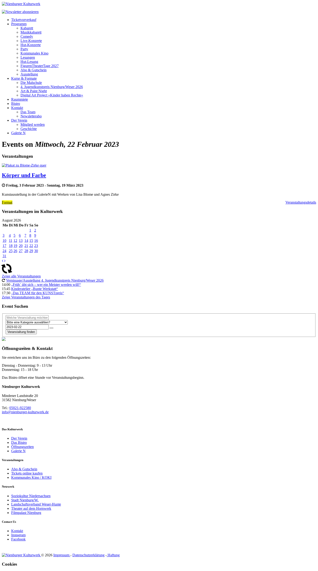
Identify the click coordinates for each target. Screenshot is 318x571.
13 (21, 241)
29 (31, 251)
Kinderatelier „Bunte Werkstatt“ (34, 289)
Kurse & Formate (24, 78)
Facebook (18, 539)
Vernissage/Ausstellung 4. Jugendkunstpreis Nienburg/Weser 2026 (55, 280)
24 (4, 251)
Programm (19, 24)
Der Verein (19, 120)
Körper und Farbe (24, 175)
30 (36, 251)
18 (11, 246)
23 (36, 246)
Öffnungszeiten (22, 447)
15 (31, 241)
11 (10, 241)
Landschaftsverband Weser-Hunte (36, 504)
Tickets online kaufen (27, 473)
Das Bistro (19, 442)
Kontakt (17, 108)
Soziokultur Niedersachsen (31, 496)
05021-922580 (20, 408)
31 (4, 256)
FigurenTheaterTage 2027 (39, 66)
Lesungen (27, 57)
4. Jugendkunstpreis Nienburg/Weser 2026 (51, 87)
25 (11, 251)
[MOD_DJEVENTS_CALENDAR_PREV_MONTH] (2, 261)
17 (4, 246)
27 (21, 251)
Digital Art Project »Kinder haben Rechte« (51, 95)
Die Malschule (31, 83)
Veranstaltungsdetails (300, 202)
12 (15, 241)
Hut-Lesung (29, 62)
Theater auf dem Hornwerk (31, 508)
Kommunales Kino (34, 53)
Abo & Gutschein (33, 70)
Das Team (27, 112)
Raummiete (19, 99)
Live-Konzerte (31, 41)
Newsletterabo (31, 116)
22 (31, 246)
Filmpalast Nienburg (26, 513)
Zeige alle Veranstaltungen (21, 276)
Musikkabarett (30, 32)
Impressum (61, 555)
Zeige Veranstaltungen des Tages (26, 297)
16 (36, 241)
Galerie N (18, 133)
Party (24, 49)
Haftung (113, 555)
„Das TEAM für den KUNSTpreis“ (37, 293)
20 (21, 246)
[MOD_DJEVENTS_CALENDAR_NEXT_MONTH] (5, 261)
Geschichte (28, 129)
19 (15, 246)
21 (26, 246)
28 (26, 251)
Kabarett (26, 28)
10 (4, 241)
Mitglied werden (32, 125)
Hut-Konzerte (30, 45)
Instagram (18, 535)
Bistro (15, 104)
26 (15, 251)
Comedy (26, 36)
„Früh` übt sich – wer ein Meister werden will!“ (46, 285)
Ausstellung (29, 74)
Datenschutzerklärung (88, 555)
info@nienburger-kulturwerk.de (25, 412)
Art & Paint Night (33, 91)
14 (26, 241)
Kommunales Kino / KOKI (31, 477)
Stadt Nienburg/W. (25, 500)
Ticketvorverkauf (23, 20)
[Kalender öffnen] (51, 328)
